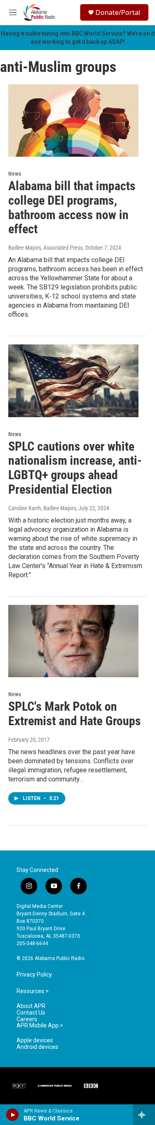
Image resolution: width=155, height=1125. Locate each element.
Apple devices (35, 1040)
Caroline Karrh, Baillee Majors (42, 508)
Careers (27, 1019)
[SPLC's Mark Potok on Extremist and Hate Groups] (73, 641)
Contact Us (31, 1013)
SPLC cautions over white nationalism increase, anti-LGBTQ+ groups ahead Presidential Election (75, 468)
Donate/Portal (117, 12)
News (14, 173)
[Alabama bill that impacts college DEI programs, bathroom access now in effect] (73, 120)
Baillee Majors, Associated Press (45, 247)
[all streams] (144, 1114)
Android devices (37, 1047)
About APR (31, 1006)
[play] (12, 1115)
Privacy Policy (34, 975)
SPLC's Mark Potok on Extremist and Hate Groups (74, 713)
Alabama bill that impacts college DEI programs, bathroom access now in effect (72, 207)
